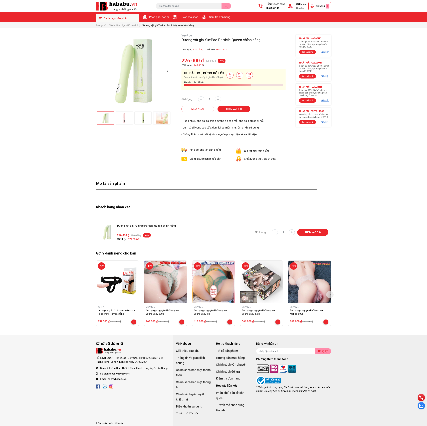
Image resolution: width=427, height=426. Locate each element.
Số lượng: (187, 99)
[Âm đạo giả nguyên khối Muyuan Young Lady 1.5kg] (261, 282)
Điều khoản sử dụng (189, 406)
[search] (226, 6)
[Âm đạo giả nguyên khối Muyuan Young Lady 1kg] (213, 282)
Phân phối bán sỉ (159, 17)
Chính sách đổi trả (228, 371)
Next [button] (167, 71)
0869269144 (272, 8)
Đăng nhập (300, 8)
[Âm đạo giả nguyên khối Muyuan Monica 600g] (309, 282)
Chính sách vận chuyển (231, 364)
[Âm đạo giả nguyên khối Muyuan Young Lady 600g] (165, 282)
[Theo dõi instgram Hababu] (111, 386)
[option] (133, 71)
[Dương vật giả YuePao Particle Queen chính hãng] (133, 71)
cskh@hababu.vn (117, 379)
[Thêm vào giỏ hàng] (133, 322)
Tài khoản (301, 4)
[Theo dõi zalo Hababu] (105, 386)
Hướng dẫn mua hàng (230, 358)
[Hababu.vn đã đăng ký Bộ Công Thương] (268, 380)
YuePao (186, 35)
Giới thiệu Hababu (187, 350)
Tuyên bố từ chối (187, 413)
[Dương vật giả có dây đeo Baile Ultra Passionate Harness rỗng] (117, 282)
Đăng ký (323, 351)
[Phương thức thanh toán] (276, 368)
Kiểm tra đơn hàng (219, 17)
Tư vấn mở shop (188, 17)
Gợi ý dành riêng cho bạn (116, 253)
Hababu (119, 423)
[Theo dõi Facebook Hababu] (98, 386)
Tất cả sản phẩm (227, 350)
